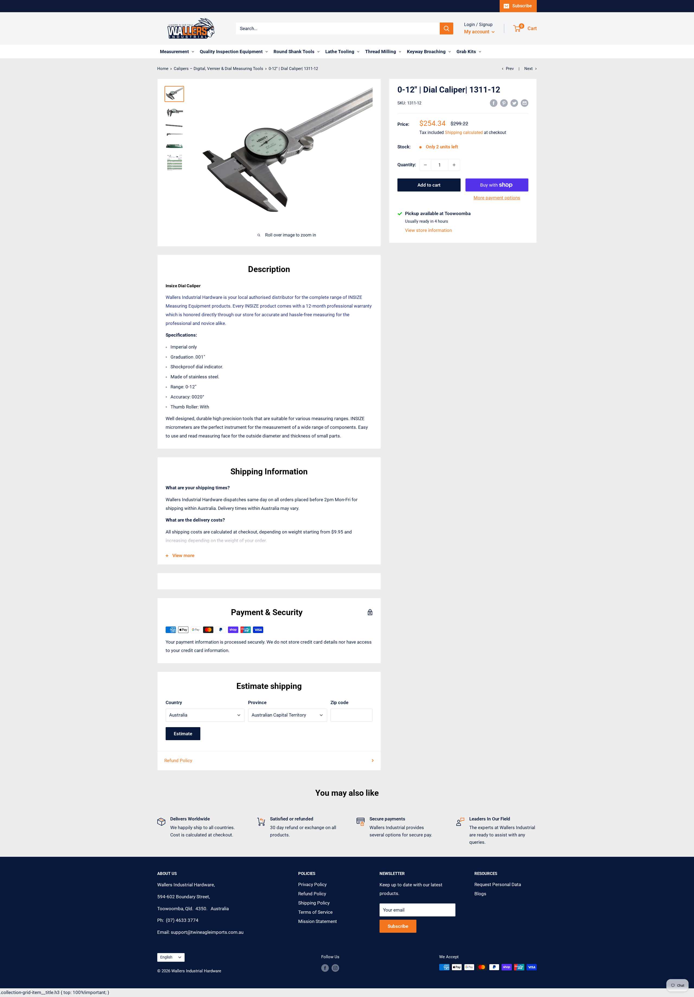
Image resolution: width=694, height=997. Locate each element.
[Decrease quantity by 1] (425, 165)
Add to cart (429, 185)
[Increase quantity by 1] (454, 165)
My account (477, 31)
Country (174, 702)
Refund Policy (178, 760)
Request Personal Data (497, 884)
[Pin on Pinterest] (504, 102)
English (166, 957)
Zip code (339, 702)
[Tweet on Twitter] (514, 102)
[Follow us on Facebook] (325, 968)
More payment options (497, 197)
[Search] (446, 28)
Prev (510, 68)
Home (162, 68)
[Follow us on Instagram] (335, 968)
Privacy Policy (312, 884)
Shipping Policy (314, 903)
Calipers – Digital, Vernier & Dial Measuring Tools (218, 68)
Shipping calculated (464, 132)
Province (257, 702)
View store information (428, 230)
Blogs (480, 893)
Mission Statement (317, 921)
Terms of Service (315, 912)
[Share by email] (524, 102)
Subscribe (522, 5)
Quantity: (406, 164)
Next (528, 68)
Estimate (183, 733)
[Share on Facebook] (493, 102)
